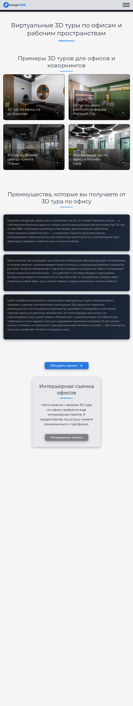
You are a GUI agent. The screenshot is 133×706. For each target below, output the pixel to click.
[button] (34, 97)
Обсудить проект (64, 365)
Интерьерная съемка (66, 437)
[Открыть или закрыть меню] (126, 5)
